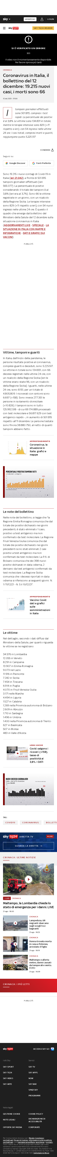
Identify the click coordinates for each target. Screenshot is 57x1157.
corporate (34, 1127)
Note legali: (8, 1107)
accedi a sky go (41, 1049)
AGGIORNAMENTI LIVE (17, 225)
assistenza (40, 1142)
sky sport (8, 1067)
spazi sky (33, 1090)
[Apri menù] (4, 28)
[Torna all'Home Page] (14, 28)
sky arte (7, 1084)
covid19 (10, 822)
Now (31, 1078)
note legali (9, 1120)
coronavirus (30, 822)
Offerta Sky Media (12, 1127)
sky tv (32, 1067)
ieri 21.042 (16, 177)
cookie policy (36, 1114)
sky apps (33, 1072)
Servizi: (32, 1060)
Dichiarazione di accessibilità (37, 1120)
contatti (49, 1142)
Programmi (34, 1095)
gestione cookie (11, 1114)
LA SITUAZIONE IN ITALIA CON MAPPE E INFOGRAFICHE (26, 229)
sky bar (32, 1084)
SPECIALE (38, 225)
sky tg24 (7, 1072)
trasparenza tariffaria (26, 1142)
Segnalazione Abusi (41, 1153)
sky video (8, 1078)
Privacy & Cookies (21, 1140)
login (50, 19)
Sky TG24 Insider (43, 28)
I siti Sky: (7, 1060)
